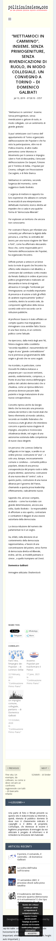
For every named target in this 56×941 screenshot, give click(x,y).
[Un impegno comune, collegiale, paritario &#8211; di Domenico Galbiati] (16, 694)
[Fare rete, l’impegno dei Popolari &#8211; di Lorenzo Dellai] (16, 654)
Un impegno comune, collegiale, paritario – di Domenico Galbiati (15, 708)
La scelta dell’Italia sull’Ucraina (27, 869)
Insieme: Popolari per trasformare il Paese (34, 665)
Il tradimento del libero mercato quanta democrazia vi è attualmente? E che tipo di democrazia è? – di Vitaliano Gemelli (32, 899)
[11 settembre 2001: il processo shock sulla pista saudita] (12, 882)
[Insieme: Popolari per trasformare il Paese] (34, 654)
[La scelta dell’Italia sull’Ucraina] (12, 870)
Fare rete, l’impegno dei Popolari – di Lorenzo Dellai (15, 665)
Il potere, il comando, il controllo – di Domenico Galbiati (29, 857)
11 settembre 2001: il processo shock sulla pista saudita (31, 883)
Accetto (32, 933)
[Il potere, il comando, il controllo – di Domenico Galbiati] (12, 856)
